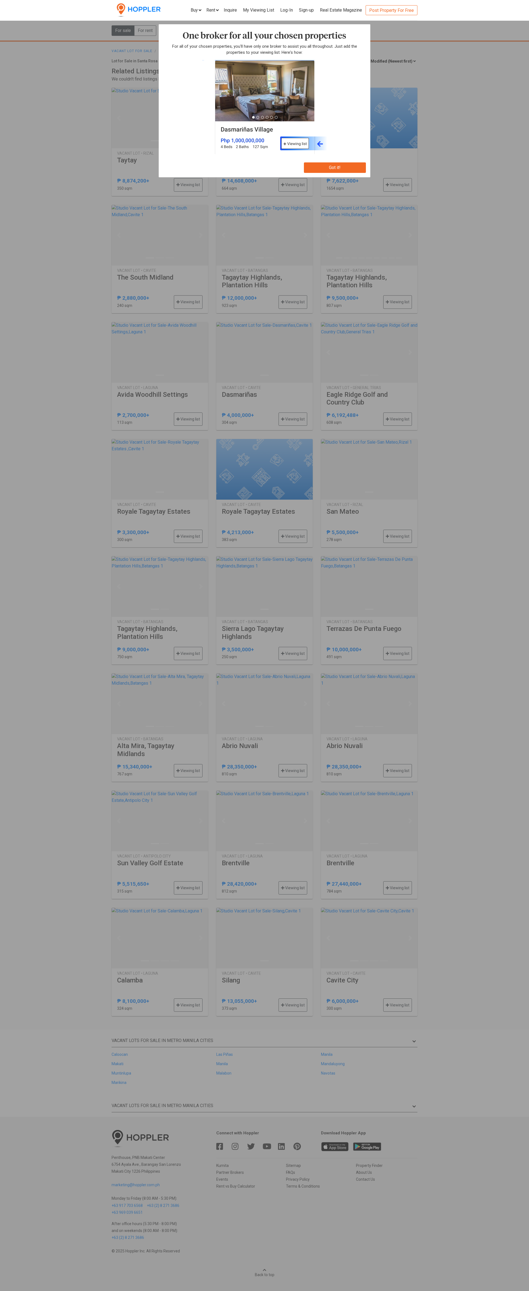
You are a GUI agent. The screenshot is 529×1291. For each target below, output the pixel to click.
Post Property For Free (391, 10)
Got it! (335, 167)
